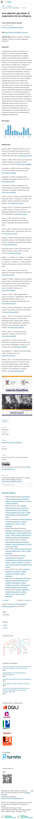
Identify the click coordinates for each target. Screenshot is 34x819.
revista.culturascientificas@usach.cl (12, 798)
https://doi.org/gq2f (10, 244)
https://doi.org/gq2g (14, 253)
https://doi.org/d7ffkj (20, 347)
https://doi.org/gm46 (8, 181)
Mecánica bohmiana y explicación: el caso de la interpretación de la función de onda (16, 508)
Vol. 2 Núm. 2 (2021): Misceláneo (10, 8)
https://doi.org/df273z (8, 290)
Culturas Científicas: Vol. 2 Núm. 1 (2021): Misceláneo (16, 574)
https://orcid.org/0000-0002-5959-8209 (12, 27)
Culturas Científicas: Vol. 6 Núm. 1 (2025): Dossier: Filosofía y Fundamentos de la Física (18, 515)
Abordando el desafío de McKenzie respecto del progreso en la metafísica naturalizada (18, 580)
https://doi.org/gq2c (21, 214)
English (5, 625)
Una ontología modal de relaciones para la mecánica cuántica (17, 499)
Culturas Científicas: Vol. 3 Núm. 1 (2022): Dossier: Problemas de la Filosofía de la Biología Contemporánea (18, 535)
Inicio (3, 6)
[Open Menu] (2, 2)
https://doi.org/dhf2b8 (9, 192)
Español (5, 628)
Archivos (9, 6)
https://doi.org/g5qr (8, 275)
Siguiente (27, 600)
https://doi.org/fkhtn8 (17, 371)
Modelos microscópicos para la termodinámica (17, 679)
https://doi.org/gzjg (26, 155)
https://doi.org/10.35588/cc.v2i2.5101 (16, 32)
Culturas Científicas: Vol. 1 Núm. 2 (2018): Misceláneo (16, 524)
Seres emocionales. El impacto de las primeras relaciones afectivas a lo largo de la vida (17, 667)
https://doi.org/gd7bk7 (11, 312)
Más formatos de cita (8, 485)
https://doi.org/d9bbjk (24, 164)
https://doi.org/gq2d (10, 233)
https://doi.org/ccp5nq (9, 303)
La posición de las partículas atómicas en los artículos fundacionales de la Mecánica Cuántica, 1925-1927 (16, 690)
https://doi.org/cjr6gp (8, 355)
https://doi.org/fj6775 (17, 327)
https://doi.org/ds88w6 (9, 336)
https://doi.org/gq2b (17, 203)
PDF (5, 421)
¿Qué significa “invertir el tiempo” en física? (16, 684)
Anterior (6, 600)
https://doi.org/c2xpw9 (9, 173)
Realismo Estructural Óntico (23, 549)
